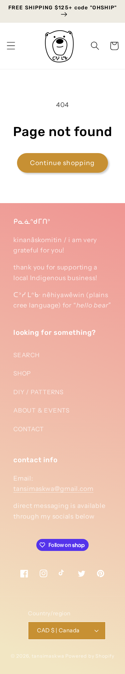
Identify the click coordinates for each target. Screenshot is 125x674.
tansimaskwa (48, 656)
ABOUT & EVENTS (41, 410)
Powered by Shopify (89, 656)
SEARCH (26, 355)
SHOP (22, 373)
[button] (10, 45)
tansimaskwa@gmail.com (53, 489)
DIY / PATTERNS (38, 392)
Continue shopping (62, 163)
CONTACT (28, 429)
